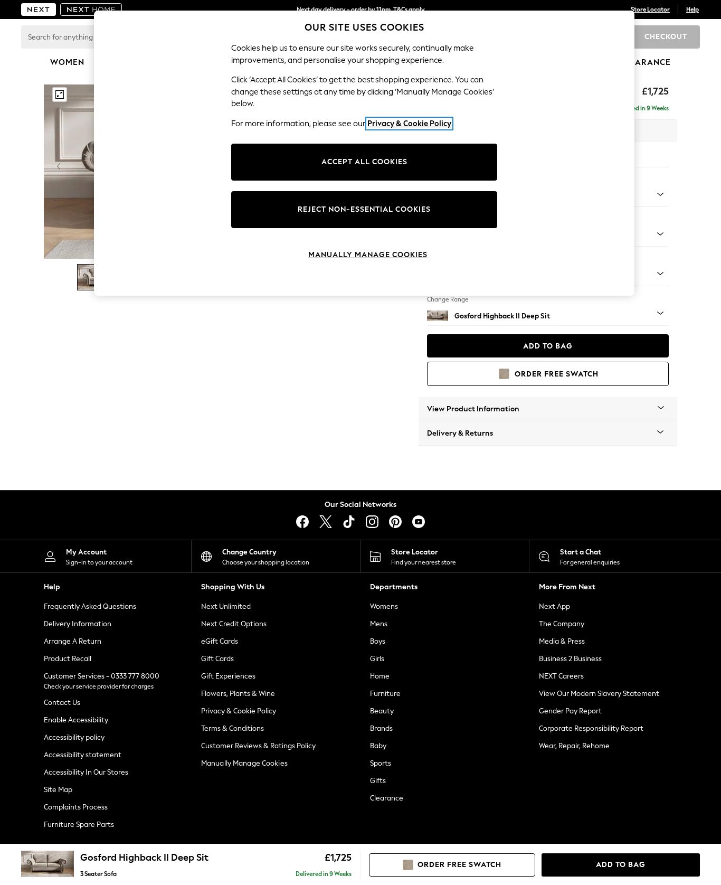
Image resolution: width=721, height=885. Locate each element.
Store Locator (650, 9)
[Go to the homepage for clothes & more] (38, 9)
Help (692, 9)
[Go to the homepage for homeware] (91, 9)
